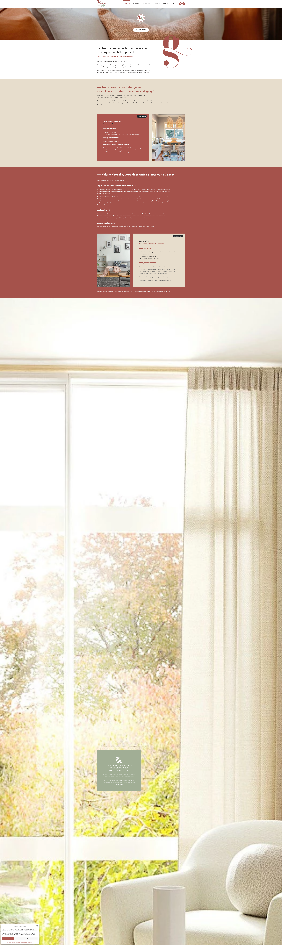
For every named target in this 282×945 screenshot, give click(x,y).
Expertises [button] (126, 3)
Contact (166, 3)
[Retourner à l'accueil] (102, 3)
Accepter (8, 938)
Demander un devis (141, 29)
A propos (136, 3)
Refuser (20, 938)
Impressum (30, 942)
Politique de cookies (11, 942)
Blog (174, 3)
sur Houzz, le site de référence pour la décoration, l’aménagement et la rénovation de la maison (146, 291)
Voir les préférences (32, 938)
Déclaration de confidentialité (21, 942)
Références (156, 3)
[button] (37, 926)
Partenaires (146, 3)
